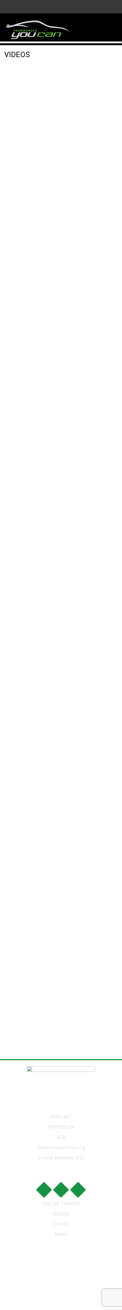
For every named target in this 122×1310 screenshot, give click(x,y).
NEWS (61, 1234)
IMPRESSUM (61, 1127)
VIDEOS (61, 1214)
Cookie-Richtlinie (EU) (61, 1158)
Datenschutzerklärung (61, 1147)
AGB (61, 1137)
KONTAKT (61, 1117)
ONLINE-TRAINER (61, 1204)
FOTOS (61, 1224)
